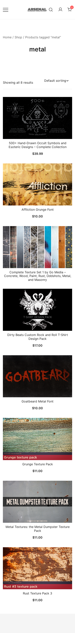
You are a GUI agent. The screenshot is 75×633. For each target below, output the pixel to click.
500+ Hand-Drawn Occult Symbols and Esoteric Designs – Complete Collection (38, 145)
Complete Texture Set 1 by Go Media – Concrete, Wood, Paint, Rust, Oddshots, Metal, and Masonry (37, 275)
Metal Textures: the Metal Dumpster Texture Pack (38, 528)
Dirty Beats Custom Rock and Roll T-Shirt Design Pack (37, 336)
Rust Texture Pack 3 (37, 593)
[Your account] (60, 9)
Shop (18, 37)
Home (7, 37)
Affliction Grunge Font (38, 209)
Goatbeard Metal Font (37, 401)
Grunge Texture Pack (37, 464)
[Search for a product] (50, 9)
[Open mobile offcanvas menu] (5, 9)
